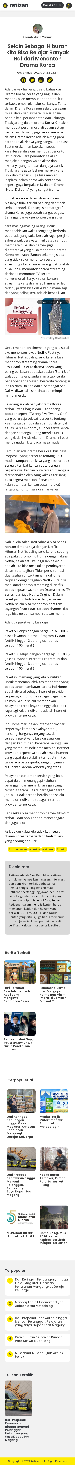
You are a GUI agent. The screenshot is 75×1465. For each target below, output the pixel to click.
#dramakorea (17, 849)
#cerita (61, 849)
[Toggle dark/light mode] (69, 5)
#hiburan (48, 849)
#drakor (34, 849)
